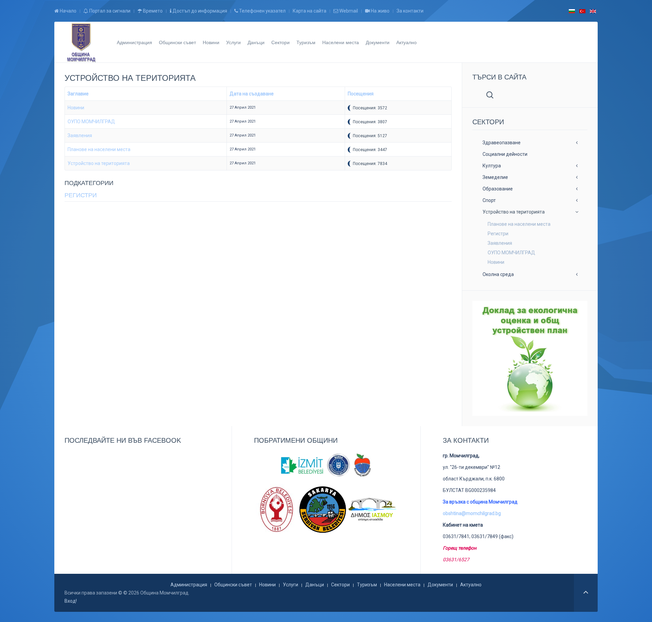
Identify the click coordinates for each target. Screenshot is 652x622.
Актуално (406, 42)
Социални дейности (505, 154)
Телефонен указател (262, 11)
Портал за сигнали (109, 11)
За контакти (410, 11)
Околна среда (498, 274)
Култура (492, 165)
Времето (152, 11)
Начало (67, 11)
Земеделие (495, 177)
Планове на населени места (99, 149)
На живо (380, 11)
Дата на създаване (252, 93)
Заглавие (78, 93)
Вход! (71, 601)
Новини (211, 42)
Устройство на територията (99, 163)
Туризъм (305, 42)
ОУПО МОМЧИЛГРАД (91, 121)
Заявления (80, 135)
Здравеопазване (502, 142)
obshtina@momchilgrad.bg (472, 513)
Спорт (489, 200)
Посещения (361, 93)
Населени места (340, 42)
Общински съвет (177, 42)
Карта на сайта (309, 11)
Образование (498, 188)
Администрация (134, 42)
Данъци (256, 42)
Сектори (280, 42)
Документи (378, 42)
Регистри (81, 195)
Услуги (233, 42)
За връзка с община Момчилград (480, 502)
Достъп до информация (199, 11)
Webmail (348, 11)
